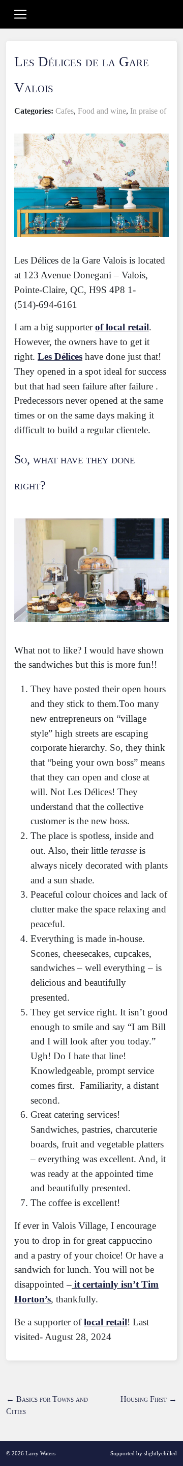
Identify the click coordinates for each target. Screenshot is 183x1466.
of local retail (122, 327)
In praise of (148, 111)
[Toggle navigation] (20, 14)
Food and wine (102, 111)
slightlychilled (160, 1453)
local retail (105, 1322)
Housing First (148, 1399)
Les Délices (60, 356)
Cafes (64, 111)
